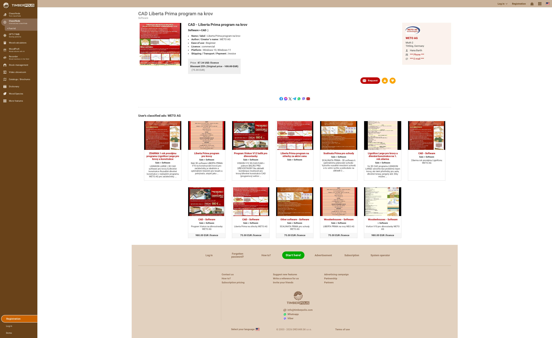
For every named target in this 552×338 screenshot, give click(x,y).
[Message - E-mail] (308, 98)
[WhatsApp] (299, 98)
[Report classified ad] (385, 81)
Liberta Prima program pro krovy (206, 155)
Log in (501, 3)
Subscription (351, 255)
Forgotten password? (237, 255)
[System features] (540, 3)
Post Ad (12, 28)
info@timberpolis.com (300, 309)
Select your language (243, 329)
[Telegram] (294, 98)
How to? (266, 255)
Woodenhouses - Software (338, 219)
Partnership (330, 278)
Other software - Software (294, 219)
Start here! (293, 255)
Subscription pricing (233, 282)
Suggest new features (285, 274)
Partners (329, 282)
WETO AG (412, 38)
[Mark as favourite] (393, 81)
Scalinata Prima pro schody (338, 153)
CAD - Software (426, 153)
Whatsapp (293, 314)
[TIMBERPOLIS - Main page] (18, 5)
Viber (290, 318)
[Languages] (548, 3)
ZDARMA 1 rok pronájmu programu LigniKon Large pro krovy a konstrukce (162, 156)
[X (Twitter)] (290, 98)
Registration (519, 3)
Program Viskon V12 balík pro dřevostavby (250, 155)
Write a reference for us (286, 278)
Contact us (228, 274)
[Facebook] (281, 98)
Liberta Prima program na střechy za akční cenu (295, 155)
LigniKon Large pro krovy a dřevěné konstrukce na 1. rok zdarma (383, 156)
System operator (380, 255)
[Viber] (303, 98)
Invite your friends (283, 282)
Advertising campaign (336, 274)
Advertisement (323, 255)
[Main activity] (532, 3)
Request (373, 80)
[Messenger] (286, 98)
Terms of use (342, 329)
